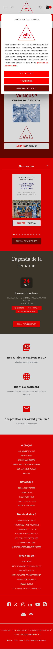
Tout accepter (26, 74)
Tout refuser (26, 81)
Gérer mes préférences (26, 88)
